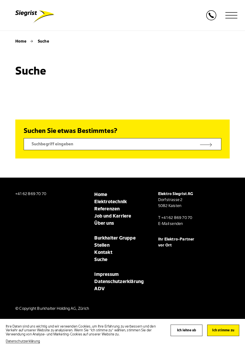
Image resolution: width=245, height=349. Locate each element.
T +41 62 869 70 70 (175, 218)
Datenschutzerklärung (23, 341)
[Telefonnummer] (211, 19)
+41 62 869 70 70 (30, 194)
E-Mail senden (170, 224)
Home (20, 41)
